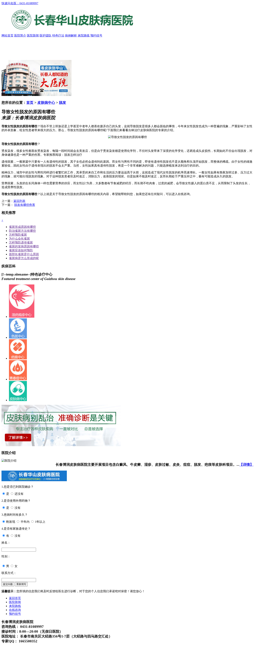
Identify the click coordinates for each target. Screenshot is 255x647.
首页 (29, 103)
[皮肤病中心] (18, 400)
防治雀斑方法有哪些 (22, 230)
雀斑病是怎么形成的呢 (24, 258)
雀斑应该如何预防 (21, 250)
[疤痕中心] (18, 358)
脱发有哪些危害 (24, 204)
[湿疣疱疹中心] (21, 316)
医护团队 (46, 35)
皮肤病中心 (46, 103)
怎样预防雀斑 (18, 234)
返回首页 (15, 598)
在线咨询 (15, 609)
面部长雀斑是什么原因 (24, 254)
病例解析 (71, 35)
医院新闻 (33, 35)
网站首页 (7, 35)
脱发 (62, 103)
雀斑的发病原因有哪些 (24, 246)
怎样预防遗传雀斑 (21, 242)
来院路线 (84, 35)
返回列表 (19, 201)
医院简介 (20, 35)
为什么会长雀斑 (19, 238)
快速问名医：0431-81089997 (19, 3)
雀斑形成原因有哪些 (22, 226)
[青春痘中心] (18, 379)
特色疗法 (58, 35)
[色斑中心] (18, 337)
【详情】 (246, 464)
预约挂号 (96, 35)
